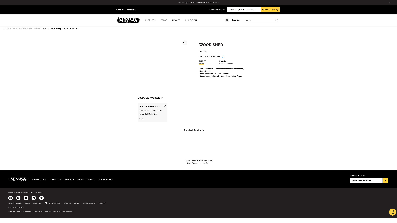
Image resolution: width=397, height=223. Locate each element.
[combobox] (259, 20)
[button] (224, 72)
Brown (201, 64)
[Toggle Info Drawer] (223, 56)
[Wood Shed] (184, 42)
